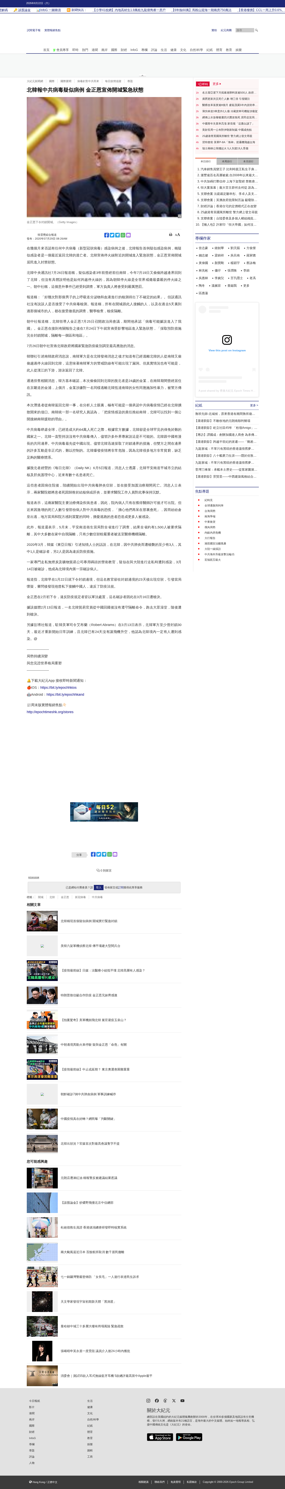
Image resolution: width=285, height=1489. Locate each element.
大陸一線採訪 (213, 548)
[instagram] (148, 1400)
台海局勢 (210, 510)
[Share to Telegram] (117, 235)
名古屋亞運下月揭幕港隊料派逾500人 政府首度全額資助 (229, 93)
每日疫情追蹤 (113, 81)
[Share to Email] (128, 235)
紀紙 (209, 50)
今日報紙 (34, 1400)
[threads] (165, 1400)
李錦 (246, 270)
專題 (130, 81)
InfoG (134, 50)
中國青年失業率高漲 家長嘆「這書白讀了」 (228, 123)
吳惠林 (203, 278)
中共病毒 (97, 897)
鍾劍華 (219, 248)
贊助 (214, 30)
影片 (32, 1407)
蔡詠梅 (251, 263)
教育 (229, 50)
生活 (164, 50)
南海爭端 (210, 516)
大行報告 (210, 538)
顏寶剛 (219, 263)
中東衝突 (210, 521)
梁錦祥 (219, 255)
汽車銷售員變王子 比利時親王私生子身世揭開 (229, 170)
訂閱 (121, 887)
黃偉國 (203, 263)
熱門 (85, 50)
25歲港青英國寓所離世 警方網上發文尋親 (227, 136)
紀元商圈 (226, 30)
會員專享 (62, 50)
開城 (40, 897)
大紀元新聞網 (35, 81)
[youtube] (182, 1400)
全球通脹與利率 (214, 505)
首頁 (46, 50)
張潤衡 (232, 270)
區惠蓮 (203, 293)
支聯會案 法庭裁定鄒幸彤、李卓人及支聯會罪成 (229, 194)
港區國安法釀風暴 (215, 543)
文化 (183, 50)
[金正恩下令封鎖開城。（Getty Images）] (104, 157)
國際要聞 (65, 81)
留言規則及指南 (33, 877)
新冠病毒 (80, 897)
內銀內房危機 (213, 532)
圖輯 (90, 1450)
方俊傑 (251, 248)
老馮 (253, 278)
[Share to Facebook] (106, 235)
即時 (75, 50)
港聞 (95, 50)
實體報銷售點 (52, 30)
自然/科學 (196, 50)
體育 (219, 50)
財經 (124, 50)
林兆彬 (203, 270)
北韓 (52, 897)
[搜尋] (256, 30)
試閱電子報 (34, 30)
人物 (32, 1462)
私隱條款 (192, 1482)
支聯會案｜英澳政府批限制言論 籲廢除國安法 (229, 200)
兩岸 (104, 50)
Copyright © (210, 1482)
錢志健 (203, 255)
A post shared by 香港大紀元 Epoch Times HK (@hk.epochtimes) (238, 390)
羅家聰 (251, 255)
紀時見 (209, 500)
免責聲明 (176, 1482)
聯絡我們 (160, 1482)
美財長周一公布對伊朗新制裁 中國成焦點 (227, 129)
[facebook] (157, 1400)
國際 (114, 50)
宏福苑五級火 (213, 559)
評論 (154, 50)
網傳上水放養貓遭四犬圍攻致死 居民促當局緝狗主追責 (229, 117)
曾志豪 (203, 248)
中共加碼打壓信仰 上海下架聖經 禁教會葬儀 (229, 182)
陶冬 (202, 285)
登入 (98, 887)
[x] (174, 1400)
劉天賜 (235, 248)
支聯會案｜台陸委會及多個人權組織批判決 (228, 219)
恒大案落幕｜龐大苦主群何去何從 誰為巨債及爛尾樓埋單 (229, 188)
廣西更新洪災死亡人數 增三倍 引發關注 (226, 98)
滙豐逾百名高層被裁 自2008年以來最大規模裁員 (229, 176)
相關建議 (143, 1482)
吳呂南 (235, 255)
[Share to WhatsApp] (123, 235)
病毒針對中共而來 (88, 81)
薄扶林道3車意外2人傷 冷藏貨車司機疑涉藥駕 (230, 111)
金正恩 (65, 897)
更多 (246, 285)
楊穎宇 (235, 263)
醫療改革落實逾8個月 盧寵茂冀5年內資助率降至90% (230, 105)
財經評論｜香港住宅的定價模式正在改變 (228, 206)
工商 (90, 1456)
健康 (173, 50)
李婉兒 (219, 278)
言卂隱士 (237, 278)
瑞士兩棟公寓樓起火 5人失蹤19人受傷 (225, 148)
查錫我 (232, 285)
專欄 (144, 50)
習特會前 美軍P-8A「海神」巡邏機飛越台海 (228, 142)
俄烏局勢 (210, 527)
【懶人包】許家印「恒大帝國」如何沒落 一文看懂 (228, 225)
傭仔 (218, 270)
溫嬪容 (216, 285)
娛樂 (239, 50)
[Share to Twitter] (112, 235)
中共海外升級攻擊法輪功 (219, 554)
